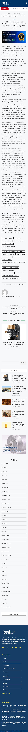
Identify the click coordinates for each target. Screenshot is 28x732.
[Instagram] (16, 647)
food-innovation (20, 254)
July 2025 (4, 515)
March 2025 (5, 531)
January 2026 (5, 491)
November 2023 (6, 591)
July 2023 (4, 599)
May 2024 (4, 571)
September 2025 (6, 507)
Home (3, 13)
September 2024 (6, 555)
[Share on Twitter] (19, 284)
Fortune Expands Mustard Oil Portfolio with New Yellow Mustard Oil (19, 425)
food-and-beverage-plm (8, 254)
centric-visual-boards (19, 240)
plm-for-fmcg (21, 262)
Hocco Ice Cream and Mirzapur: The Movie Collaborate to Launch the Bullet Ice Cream (18, 402)
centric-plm (17, 238)
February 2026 (5, 487)
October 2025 (5, 503)
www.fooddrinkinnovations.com (10, 275)
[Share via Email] (22, 284)
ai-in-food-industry (7, 238)
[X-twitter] (7, 647)
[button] (10, 8)
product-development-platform (10, 264)
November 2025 (6, 499)
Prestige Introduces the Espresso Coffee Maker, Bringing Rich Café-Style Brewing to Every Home (19, 378)
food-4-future (20, 251)
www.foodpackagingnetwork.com (11, 278)
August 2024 (5, 559)
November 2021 (6, 607)
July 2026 (4, 467)
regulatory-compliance (8, 270)
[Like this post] (16, 284)
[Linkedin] (12, 647)
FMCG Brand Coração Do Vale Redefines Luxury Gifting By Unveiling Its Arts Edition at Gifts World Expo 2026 (14, 724)
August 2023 (5, 595)
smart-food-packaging (8, 273)
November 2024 (6, 547)
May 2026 (4, 475)
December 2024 (6, 543)
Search (23, 363)
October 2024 (5, 551)
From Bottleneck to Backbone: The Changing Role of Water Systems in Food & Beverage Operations (19, 390)
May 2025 (4, 523)
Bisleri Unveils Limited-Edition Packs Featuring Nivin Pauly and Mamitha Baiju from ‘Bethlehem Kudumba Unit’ (14, 711)
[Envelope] (20, 647)
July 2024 (4, 563)
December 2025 (6, 495)
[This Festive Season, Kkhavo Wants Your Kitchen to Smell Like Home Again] (6, 413)
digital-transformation (8, 248)
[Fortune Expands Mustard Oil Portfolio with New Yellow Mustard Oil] (6, 425)
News (9, 13)
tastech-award (19, 273)
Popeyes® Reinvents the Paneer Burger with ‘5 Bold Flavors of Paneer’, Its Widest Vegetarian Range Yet (13, 718)
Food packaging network (9, 251)
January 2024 (5, 587)
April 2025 (4, 527)
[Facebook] (3, 647)
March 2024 (5, 579)
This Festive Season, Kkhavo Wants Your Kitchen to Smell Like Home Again (18, 413)
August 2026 (5, 463)
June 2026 (4, 471)
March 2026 (5, 483)
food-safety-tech (7, 256)
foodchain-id (17, 256)
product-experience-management (10, 267)
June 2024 (4, 567)
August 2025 (5, 511)
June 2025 (4, 519)
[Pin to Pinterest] (21, 284)
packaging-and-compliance (9, 262)
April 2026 (4, 479)
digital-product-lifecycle (9, 246)
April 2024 (4, 575)
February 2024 (5, 583)
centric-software (7, 240)
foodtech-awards (7, 259)
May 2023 (4, 603)
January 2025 (5, 539)
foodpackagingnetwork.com (11, 296)
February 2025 (5, 535)
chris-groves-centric (8, 243)
